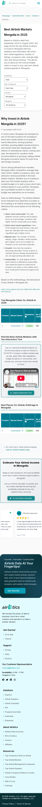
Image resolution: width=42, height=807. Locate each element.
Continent (8, 76)
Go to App (9, 634)
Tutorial (8, 639)
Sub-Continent (10, 84)
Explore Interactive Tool (22, 393)
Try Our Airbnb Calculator (22, 498)
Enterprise (9, 720)
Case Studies (10, 777)
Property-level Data (13, 712)
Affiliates (8, 744)
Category (8, 101)
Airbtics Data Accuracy (14, 732)
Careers (8, 740)
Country (7, 93)
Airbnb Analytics (11, 699)
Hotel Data (9, 716)
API (6, 708)
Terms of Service (23, 804)
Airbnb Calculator (12, 703)
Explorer (8, 695)
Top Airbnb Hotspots (13, 768)
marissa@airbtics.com (11, 668)
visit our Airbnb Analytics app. (18, 450)
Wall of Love (10, 781)
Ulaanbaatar (16, 326)
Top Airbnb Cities (18, 16)
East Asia (35, 16)
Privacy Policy (8, 804)
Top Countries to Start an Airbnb (18, 756)
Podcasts (8, 786)
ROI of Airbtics (11, 736)
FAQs (7, 654)
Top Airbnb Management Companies (20, 764)
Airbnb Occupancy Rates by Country (19, 773)
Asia (28, 16)
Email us (8, 658)
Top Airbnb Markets (13, 760)
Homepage (6, 16)
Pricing (8, 650)
